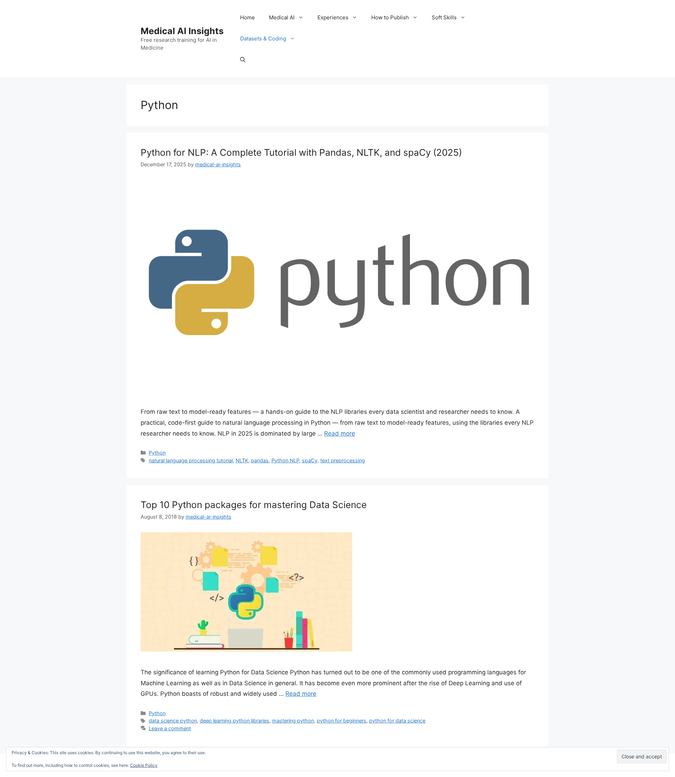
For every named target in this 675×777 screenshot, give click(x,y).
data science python (173, 721)
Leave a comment (170, 728)
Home (247, 17)
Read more (339, 433)
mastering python (293, 721)
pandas (260, 460)
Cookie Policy (144, 765)
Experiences (332, 17)
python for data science (397, 721)
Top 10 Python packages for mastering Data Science (254, 504)
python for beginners (341, 721)
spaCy (309, 460)
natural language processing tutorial (191, 460)
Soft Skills (444, 17)
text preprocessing (342, 460)
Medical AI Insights (182, 31)
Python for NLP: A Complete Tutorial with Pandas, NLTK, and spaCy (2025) (301, 152)
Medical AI (282, 17)
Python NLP (285, 460)
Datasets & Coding (263, 38)
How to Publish (390, 17)
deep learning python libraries (234, 721)
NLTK (242, 460)
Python (157, 453)
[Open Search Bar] (242, 59)
